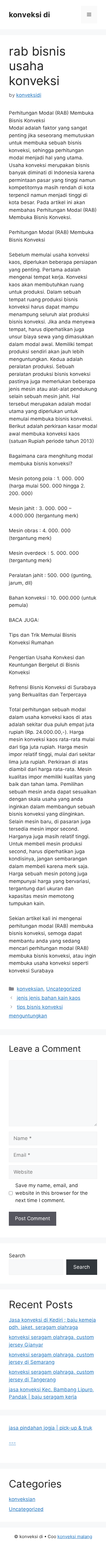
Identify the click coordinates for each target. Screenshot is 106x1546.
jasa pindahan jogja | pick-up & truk (50, 1428)
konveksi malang (74, 1536)
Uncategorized (63, 989)
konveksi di (29, 14)
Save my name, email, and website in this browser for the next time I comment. (51, 1192)
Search (17, 1256)
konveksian (30, 989)
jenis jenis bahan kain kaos (48, 998)
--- (12, 1443)
